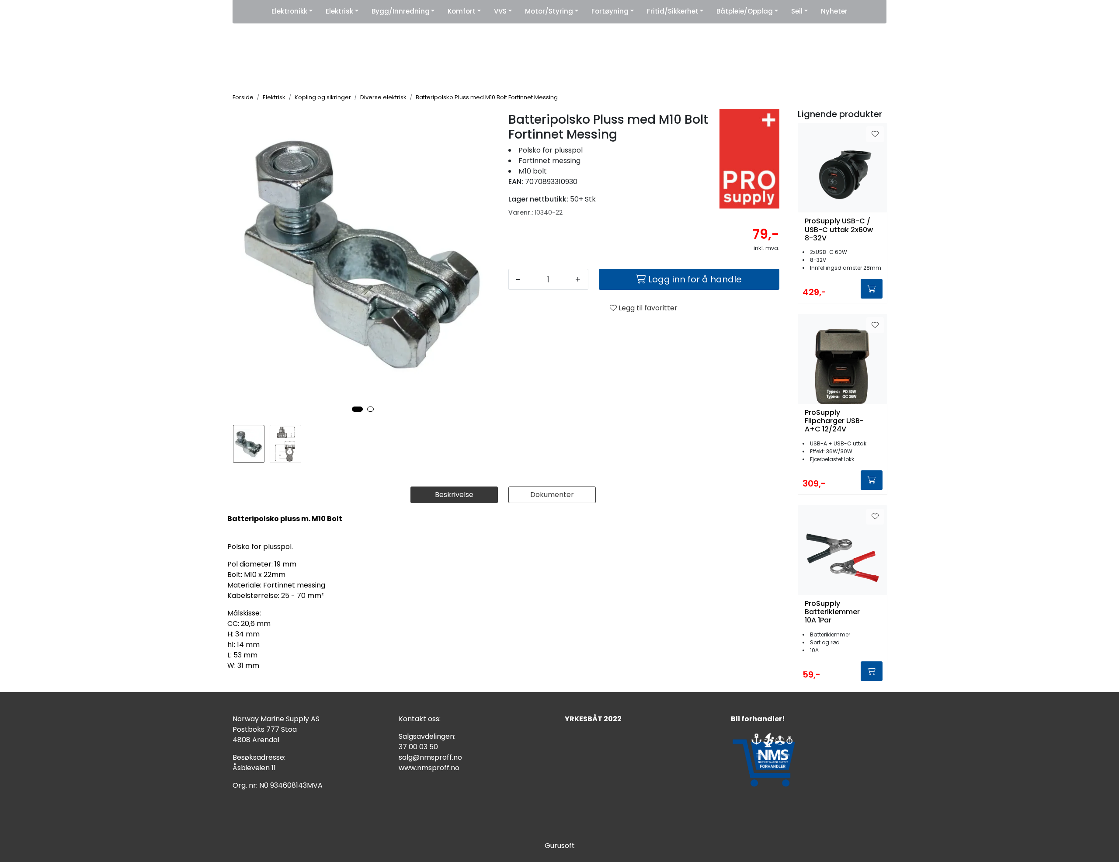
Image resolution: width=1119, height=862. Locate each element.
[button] (357, 409)
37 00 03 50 (418, 747)
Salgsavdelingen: (427, 736)
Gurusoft (560, 846)
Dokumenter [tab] (552, 495)
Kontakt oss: (420, 719)
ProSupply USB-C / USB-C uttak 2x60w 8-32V (839, 229)
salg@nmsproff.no (430, 757)
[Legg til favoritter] (875, 134)
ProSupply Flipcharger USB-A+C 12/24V (834, 421)
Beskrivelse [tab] (454, 495)
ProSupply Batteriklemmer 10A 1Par (832, 612)
